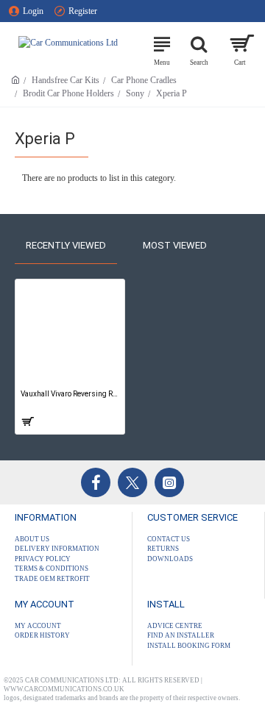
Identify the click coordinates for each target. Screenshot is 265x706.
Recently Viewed (66, 245)
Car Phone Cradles (144, 80)
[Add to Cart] (26, 421)
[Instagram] (169, 482)
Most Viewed (175, 245)
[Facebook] (95, 482)
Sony (135, 93)
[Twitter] (132, 482)
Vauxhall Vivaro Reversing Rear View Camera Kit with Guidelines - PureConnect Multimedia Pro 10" (70, 394)
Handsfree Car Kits (65, 80)
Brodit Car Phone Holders (68, 93)
